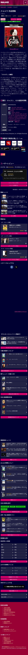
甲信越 (2, 552)
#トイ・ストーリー (20, 506)
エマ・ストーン (15, 113)
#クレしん (12, 506)
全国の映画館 (7, 621)
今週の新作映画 (7, 609)
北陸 (16, 552)
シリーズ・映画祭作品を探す (13, 511)
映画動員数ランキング (9, 629)
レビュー (13, 19)
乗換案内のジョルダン (9, 646)
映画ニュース (7, 637)
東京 (2, 544)
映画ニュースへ (13, 459)
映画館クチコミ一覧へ (13, 577)
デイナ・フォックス (17, 109)
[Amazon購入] (14, 49)
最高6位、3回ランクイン (6, 15)
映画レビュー (14, 499)
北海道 (2, 549)
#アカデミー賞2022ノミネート (14, 21)
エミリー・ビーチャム (15, 118)
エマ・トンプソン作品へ (13, 246)
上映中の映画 (7, 607)
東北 (16, 549)
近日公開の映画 (7, 610)
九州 (2, 557)
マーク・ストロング (16, 115)
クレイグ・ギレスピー (17, 107)
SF (1, 570)
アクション (3, 568)
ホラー (16, 573)
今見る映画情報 (7, 641)
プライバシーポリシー (21, 646)
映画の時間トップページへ (7, 597)
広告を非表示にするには (20, 311)
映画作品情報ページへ (6, 594)
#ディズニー (3, 21)
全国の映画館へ (13, 561)
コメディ (14, 15)
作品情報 (9, 7)
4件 (22, 16)
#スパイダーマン (4, 506)
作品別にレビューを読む (9, 615)
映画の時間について (13, 590)
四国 (16, 555)
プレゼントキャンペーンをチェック (13, 347)
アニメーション (18, 568)
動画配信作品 (7, 638)
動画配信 (19, 19)
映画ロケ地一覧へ (13, 579)
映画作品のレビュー (8, 613)
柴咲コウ (17, 121)
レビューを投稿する (13, 185)
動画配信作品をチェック (13, 417)
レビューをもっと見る (13, 182)
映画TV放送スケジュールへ (14, 535)
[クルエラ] (3, 143)
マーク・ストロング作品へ (13, 259)
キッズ (16, 570)
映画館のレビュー (8, 623)
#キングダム (3, 509)
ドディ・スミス (15, 112)
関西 (2, 547)
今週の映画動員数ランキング (7, 370)
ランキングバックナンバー (10, 630)
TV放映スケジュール (8, 640)
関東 (16, 544)
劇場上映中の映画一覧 (13, 394)
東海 (16, 547)
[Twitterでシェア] (16, 267)
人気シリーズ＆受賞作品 (9, 612)
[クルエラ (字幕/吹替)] (15, 148)
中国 (2, 555)
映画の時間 (3, 7)
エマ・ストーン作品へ (13, 233)
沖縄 (16, 557)
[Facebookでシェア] (11, 267)
